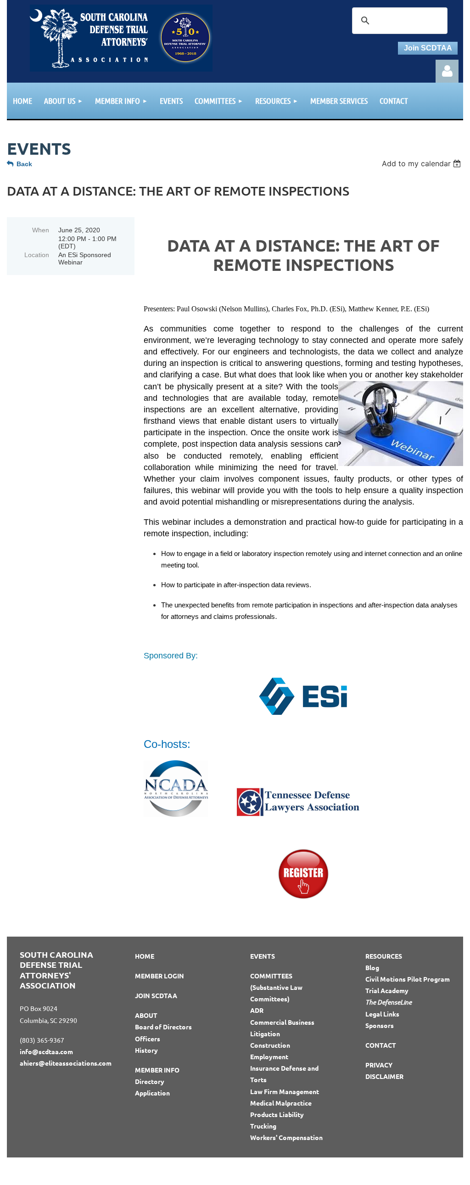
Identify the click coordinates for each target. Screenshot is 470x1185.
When (40, 230)
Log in (447, 71)
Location (36, 254)
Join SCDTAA (428, 48)
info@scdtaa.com (46, 1051)
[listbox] (422, 163)
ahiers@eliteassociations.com (66, 1063)
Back (24, 164)
